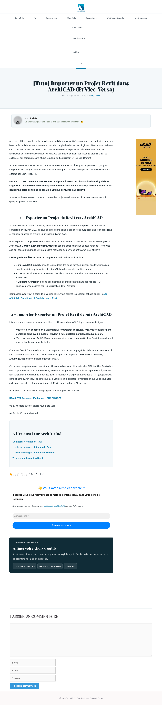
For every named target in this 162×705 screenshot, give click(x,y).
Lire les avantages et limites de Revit (32, 447)
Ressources (51, 18)
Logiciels (19, 18)
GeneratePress (96, 698)
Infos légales (78, 27)
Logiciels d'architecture (25, 566)
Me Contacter (141, 18)
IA (35, 18)
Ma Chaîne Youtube (115, 18)
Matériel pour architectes (50, 566)
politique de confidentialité (54, 506)
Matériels (71, 18)
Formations (91, 18)
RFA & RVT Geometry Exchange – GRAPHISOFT (35, 398)
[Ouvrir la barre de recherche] (81, 63)
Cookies (75, 52)
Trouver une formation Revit (28, 458)
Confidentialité (78, 38)
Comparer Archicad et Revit (27, 441)
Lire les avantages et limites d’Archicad (34, 452)
